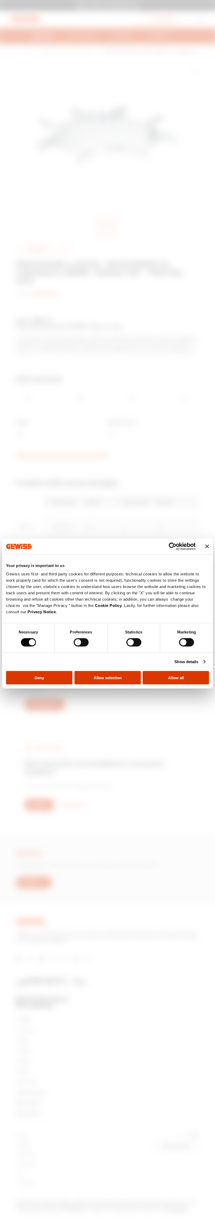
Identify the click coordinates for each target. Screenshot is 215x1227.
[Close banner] (207, 546)
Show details (186, 661)
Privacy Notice (42, 611)
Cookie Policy (108, 605)
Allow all (176, 677)
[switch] (81, 642)
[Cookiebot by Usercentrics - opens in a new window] (173, 546)
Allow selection (108, 677)
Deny (39, 677)
